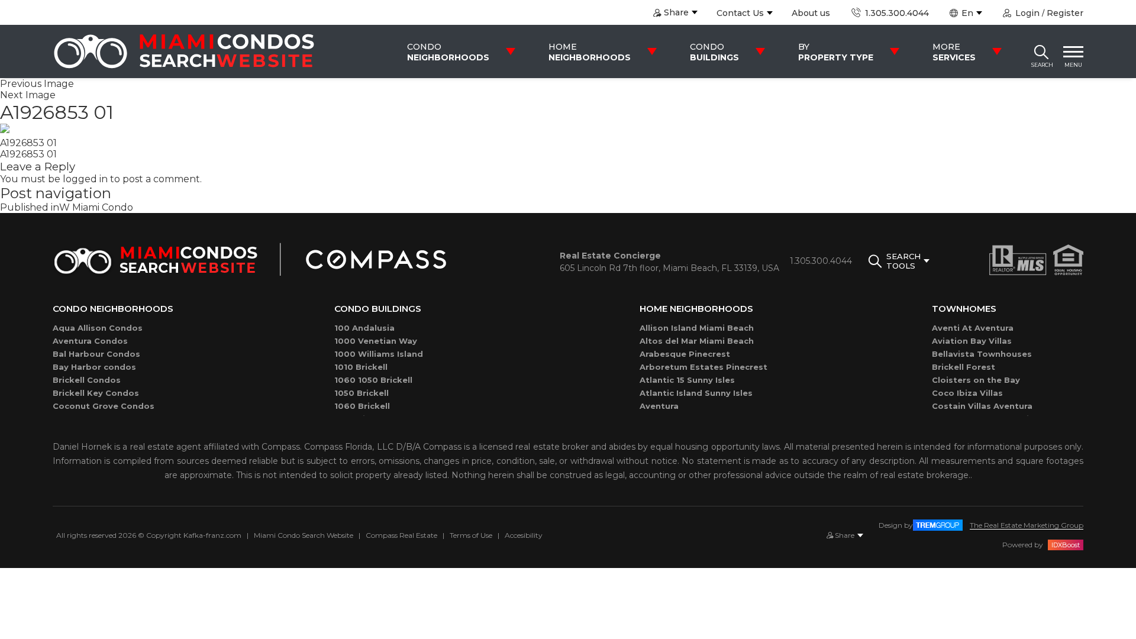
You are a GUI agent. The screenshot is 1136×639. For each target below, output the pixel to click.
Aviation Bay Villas (972, 341)
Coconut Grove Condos (103, 406)
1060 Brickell (362, 406)
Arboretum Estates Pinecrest (703, 367)
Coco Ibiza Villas (967, 393)
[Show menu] (1073, 51)
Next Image (28, 95)
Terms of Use (471, 535)
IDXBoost (1065, 545)
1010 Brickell (361, 367)
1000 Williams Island (378, 354)
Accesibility (524, 535)
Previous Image (37, 83)
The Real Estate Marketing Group (1026, 525)
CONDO (448, 52)
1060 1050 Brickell (373, 380)
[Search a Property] (1041, 51)
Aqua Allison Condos (98, 328)
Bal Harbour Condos (96, 354)
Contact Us (740, 13)
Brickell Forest (963, 367)
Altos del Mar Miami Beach (697, 341)
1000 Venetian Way (375, 341)
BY (835, 52)
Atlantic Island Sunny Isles (696, 393)
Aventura (659, 406)
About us (811, 13)
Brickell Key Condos (96, 393)
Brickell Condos (87, 380)
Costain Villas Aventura (982, 406)
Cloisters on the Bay (976, 380)
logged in (85, 179)
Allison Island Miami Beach (697, 328)
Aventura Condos (90, 341)
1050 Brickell (361, 393)
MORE (954, 52)
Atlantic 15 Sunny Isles (687, 380)
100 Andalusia (364, 328)
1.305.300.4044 (895, 13)
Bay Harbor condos (94, 367)
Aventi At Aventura (973, 328)
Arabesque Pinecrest (685, 354)
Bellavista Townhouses (982, 354)
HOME (589, 52)
